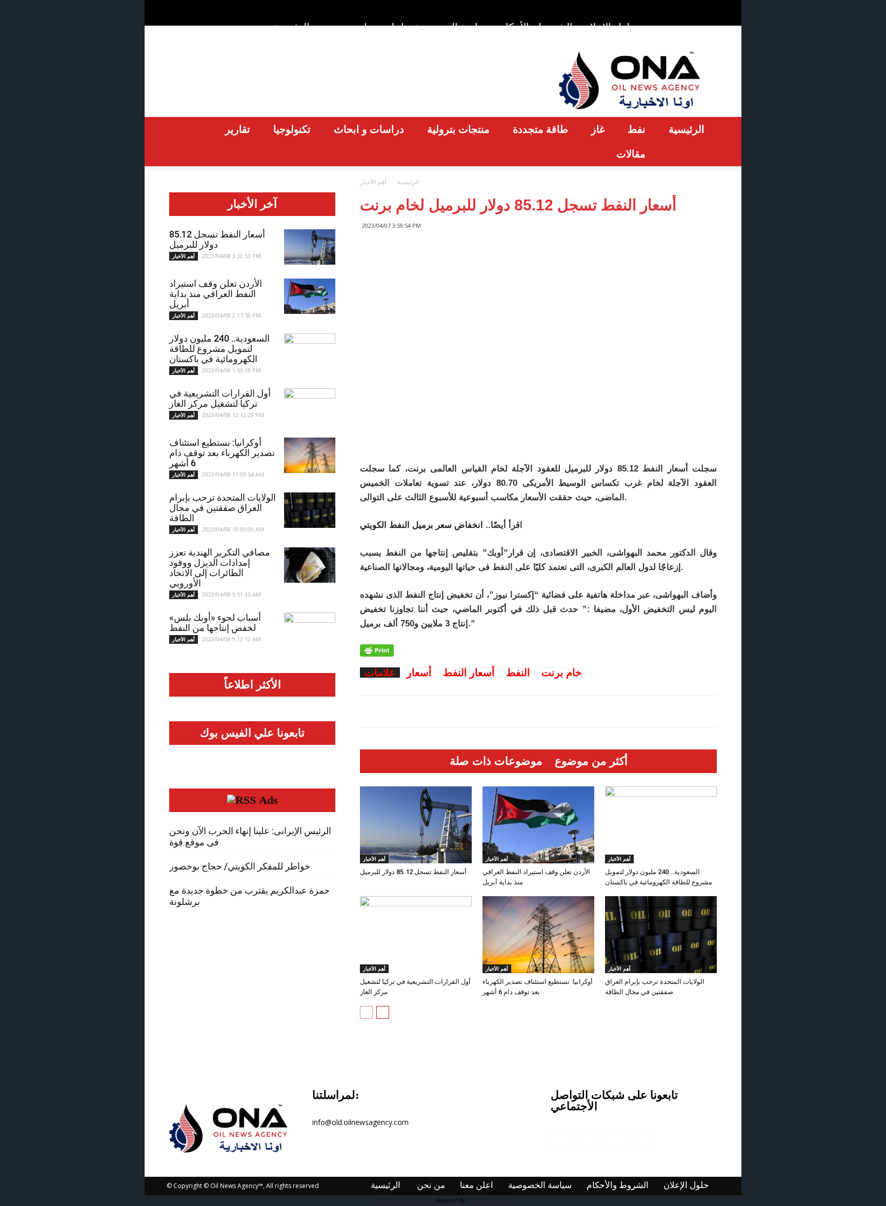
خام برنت (561, 672)
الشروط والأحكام (536, 27)
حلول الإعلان (609, 27)
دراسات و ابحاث (369, 129)
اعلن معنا (384, 27)
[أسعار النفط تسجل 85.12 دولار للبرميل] (416, 824)
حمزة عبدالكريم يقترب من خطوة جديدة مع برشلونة (249, 896)
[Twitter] (692, 7)
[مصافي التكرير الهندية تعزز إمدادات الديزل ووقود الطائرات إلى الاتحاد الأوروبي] (309, 565)
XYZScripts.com (490, 1200)
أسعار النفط (469, 672)
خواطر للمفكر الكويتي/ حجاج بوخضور (239, 866)
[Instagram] (675, 7)
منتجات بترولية (458, 129)
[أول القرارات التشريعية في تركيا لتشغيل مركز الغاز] (416, 934)
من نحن (337, 27)
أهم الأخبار (374, 858)
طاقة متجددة (540, 129)
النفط (518, 672)
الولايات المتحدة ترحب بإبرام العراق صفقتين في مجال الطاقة (222, 507)
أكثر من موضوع (591, 761)
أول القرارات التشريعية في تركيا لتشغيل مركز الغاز (220, 398)
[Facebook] (658, 7)
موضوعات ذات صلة (496, 761)
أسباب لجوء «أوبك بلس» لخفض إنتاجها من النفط (215, 622)
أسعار (419, 672)
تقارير (237, 129)
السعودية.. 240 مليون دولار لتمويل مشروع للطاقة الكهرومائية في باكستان (219, 348)
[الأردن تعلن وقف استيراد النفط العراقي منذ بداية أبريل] (538, 824)
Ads (268, 800)
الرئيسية (292, 27)
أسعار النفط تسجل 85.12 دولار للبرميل (413, 872)
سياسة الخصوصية (452, 27)
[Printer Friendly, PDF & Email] (377, 650)
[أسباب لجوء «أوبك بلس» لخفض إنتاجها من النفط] (309, 630)
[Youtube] (709, 7)
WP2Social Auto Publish (404, 1200)
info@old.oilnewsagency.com (360, 1122)
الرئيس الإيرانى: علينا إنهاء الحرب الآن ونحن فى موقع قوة (250, 836)
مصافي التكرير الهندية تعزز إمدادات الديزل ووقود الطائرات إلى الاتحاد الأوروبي (219, 567)
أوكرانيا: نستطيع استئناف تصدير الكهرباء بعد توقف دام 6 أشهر (222, 452)
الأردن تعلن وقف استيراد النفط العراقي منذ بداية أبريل (215, 293)
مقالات (631, 153)
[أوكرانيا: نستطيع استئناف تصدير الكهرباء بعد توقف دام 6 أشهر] (538, 934)
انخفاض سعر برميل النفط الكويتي (421, 525)
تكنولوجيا (292, 129)
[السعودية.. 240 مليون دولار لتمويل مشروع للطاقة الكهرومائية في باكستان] (661, 824)
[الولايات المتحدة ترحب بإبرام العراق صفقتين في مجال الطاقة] (661, 934)
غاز (598, 129)
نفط (637, 129)
